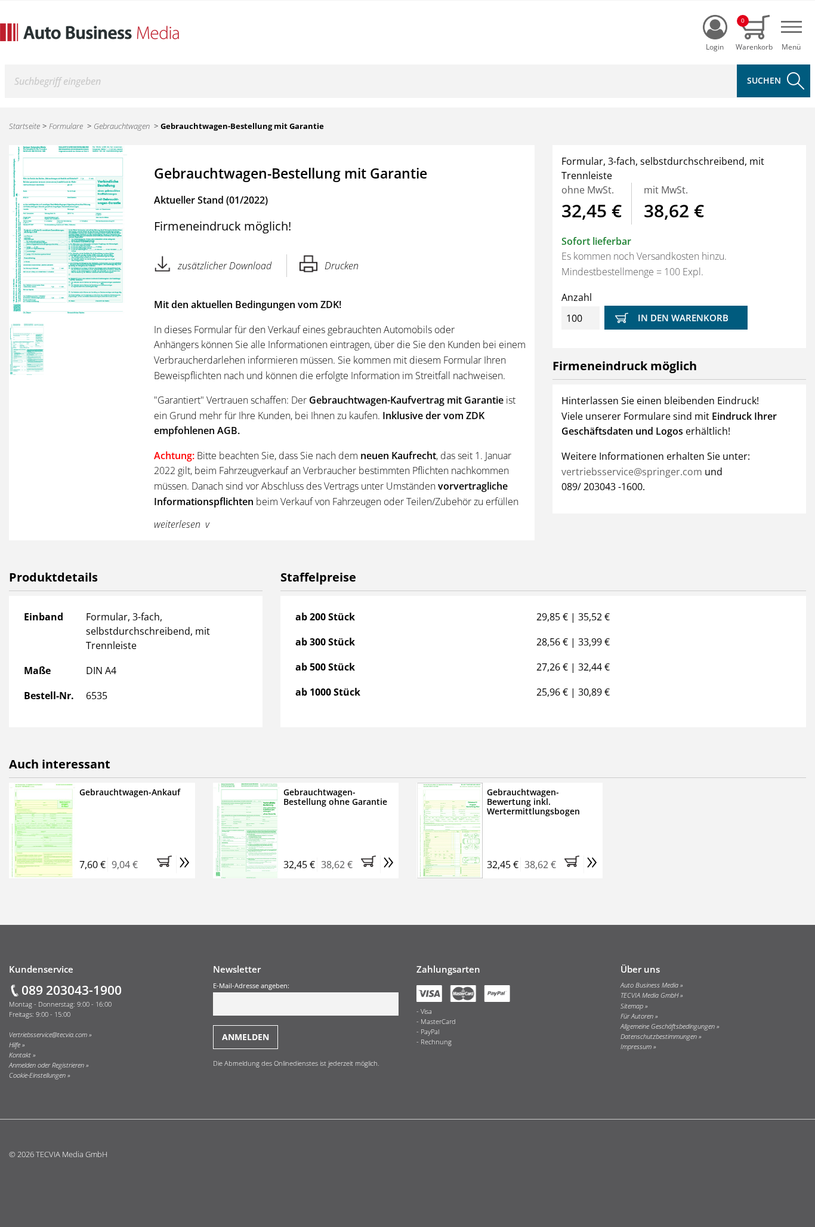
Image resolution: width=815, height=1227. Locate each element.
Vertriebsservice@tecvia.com (48, 1035)
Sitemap (631, 1006)
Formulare (66, 126)
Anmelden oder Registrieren (46, 1065)
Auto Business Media (649, 985)
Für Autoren (636, 1016)
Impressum (636, 1047)
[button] (166, 864)
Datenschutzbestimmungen (658, 1036)
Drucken (342, 265)
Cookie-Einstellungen (37, 1075)
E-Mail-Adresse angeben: (251, 986)
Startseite (24, 126)
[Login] (715, 27)
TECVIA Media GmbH (649, 995)
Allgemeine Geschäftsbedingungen (667, 1026)
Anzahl (576, 297)
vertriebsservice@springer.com (631, 471)
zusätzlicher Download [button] (224, 265)
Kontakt (20, 1055)
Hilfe (14, 1045)
